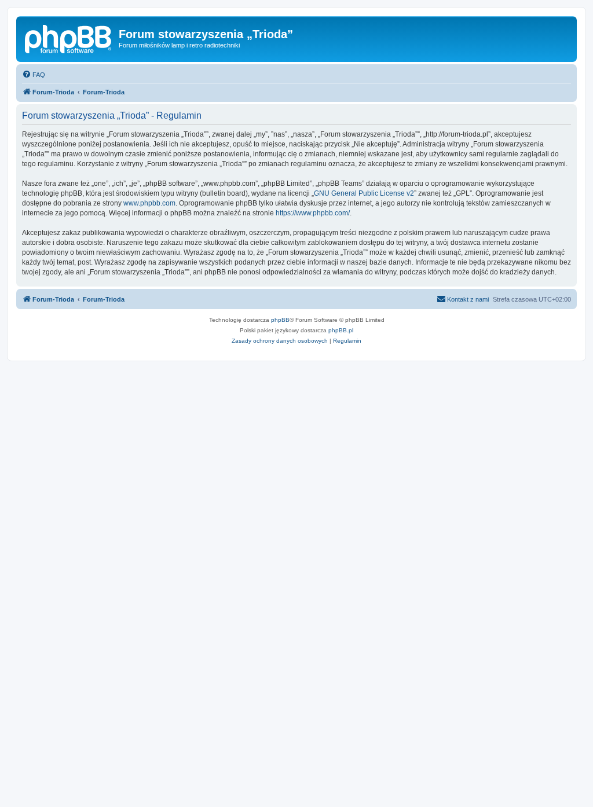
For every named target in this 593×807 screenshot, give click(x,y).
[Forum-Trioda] (69, 37)
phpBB (280, 320)
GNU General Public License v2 (364, 193)
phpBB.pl (340, 330)
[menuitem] (33, 75)
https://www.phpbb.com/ (313, 213)
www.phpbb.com (149, 203)
